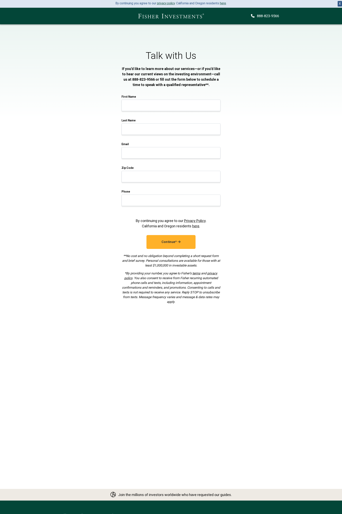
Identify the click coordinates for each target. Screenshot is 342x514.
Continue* (170, 242)
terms (196, 273)
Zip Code (128, 167)
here (223, 3)
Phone (126, 191)
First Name (129, 96)
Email (125, 144)
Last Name (129, 120)
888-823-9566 (268, 16)
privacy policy (166, 3)
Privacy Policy (195, 221)
